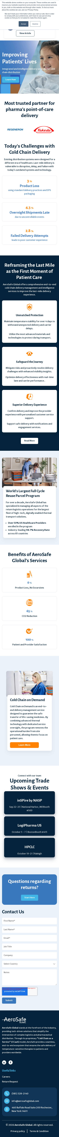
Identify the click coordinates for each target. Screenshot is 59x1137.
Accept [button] (23, 24)
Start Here (29, 897)
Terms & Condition (39, 1131)
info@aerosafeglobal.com (25, 1101)
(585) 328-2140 (20, 1093)
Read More (29, 440)
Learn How (10, 79)
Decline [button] (35, 24)
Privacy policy (18, 1131)
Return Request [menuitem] (10, 1081)
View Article (25, 33)
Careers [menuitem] (6, 1076)
